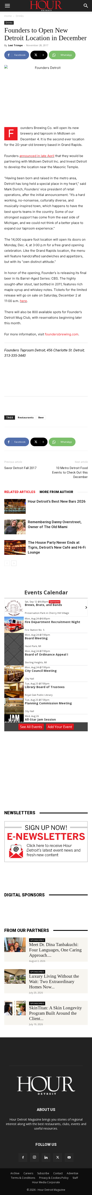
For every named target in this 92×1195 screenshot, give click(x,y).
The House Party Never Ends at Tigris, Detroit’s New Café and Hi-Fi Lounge (57, 547)
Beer (41, 417)
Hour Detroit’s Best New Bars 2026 (57, 501)
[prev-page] (7, 563)
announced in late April (36, 156)
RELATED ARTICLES (19, 492)
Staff (75, 1178)
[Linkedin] (46, 1157)
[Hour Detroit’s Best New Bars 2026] (15, 506)
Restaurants (26, 417)
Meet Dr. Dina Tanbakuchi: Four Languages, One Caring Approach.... (55, 950)
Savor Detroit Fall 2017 (20, 468)
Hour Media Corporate (46, 1182)
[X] (57, 1157)
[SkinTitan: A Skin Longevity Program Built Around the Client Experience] (15, 1008)
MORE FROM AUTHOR (56, 492)
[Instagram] (34, 1157)
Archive (14, 1173)
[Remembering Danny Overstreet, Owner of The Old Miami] (15, 527)
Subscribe (43, 1173)
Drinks (20, 16)
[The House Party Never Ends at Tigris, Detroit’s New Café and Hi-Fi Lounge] (15, 547)
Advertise (72, 1173)
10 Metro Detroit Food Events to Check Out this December (70, 472)
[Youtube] (69, 1157)
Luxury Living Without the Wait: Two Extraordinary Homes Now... (54, 981)
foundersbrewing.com (61, 334)
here (23, 301)
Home (8, 16)
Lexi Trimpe (15, 45)
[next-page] (13, 563)
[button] (7, 6)
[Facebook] (23, 1157)
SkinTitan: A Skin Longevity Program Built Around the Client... (55, 1013)
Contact (58, 1173)
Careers (28, 1173)
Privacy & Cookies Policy (53, 1178)
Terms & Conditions (23, 1178)
